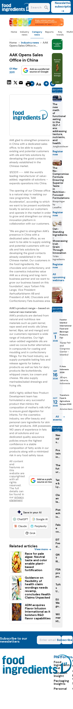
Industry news (24, 33)
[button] (20, 519)
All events (57, 418)
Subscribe (67, 640)
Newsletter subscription (63, 4)
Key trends (60, 33)
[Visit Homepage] (16, 13)
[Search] (46, 8)
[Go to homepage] (37, 674)
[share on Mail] (21, 83)
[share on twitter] (15, 83)
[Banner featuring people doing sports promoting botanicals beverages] (57, 83)
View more (41, 549)
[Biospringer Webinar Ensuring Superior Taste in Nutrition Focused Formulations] (57, 302)
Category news (37, 33)
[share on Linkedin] (9, 83)
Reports (49, 32)
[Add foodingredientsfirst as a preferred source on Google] (36, 70)
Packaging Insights (61, 682)
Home (14, 32)
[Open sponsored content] (36, 25)
